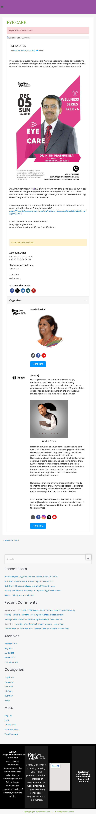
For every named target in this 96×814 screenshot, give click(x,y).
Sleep (7, 700)
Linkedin (23, 290)
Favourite (8, 682)
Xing (28, 290)
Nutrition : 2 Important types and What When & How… (29, 586)
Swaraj (7, 615)
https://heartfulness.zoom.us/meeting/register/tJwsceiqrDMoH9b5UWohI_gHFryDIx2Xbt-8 (47, 212)
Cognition (9, 677)
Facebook (12, 290)
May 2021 (8, 648)
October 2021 (10, 644)
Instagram (44, 517)
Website (33, 355)
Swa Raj (31, 50)
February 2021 (11, 662)
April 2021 (9, 653)
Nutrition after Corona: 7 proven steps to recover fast (28, 581)
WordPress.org (11, 734)
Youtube (44, 355)
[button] (2, 7)
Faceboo (38, 355)
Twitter (17, 290)
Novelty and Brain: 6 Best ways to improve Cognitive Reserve (32, 590)
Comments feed (11, 729)
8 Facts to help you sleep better (19, 595)
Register (8, 715)
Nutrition (8, 696)
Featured (8, 686)
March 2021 (9, 657)
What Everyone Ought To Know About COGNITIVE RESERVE (31, 576)
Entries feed (10, 724)
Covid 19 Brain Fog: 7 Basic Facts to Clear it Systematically (48, 610)
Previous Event (11, 540)
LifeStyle (8, 691)
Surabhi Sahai (19, 50)
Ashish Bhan (10, 628)
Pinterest (33, 290)
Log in (7, 720)
